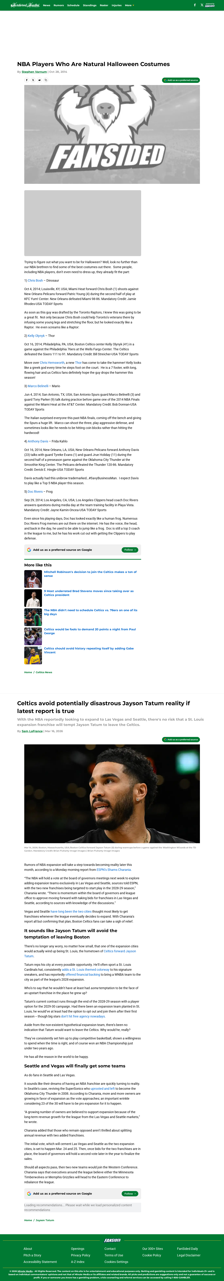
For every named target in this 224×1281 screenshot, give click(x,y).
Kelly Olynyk (36, 336)
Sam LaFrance (32, 731)
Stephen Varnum (34, 71)
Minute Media (25, 1271)
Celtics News (44, 672)
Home (28, 672)
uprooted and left (103, 1088)
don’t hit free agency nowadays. (83, 1016)
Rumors (59, 5)
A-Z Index (77, 1262)
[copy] (45, 80)
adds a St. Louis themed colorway (85, 969)
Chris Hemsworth (52, 362)
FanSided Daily (187, 1249)
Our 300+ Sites (152, 1249)
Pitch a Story (32, 1255)
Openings (77, 1249)
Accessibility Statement (40, 1262)
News (46, 5)
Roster (104, 5)
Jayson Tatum (45, 1220)
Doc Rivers (35, 491)
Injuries (116, 5)
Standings (89, 5)
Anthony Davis (38, 441)
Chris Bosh (36, 280)
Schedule (73, 5)
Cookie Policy (151, 1255)
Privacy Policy (80, 1255)
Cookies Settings (116, 1262)
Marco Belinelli (38, 386)
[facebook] (195, 5)
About (28, 1249)
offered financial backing (83, 974)
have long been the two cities (71, 911)
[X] (202, 5)
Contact (110, 1249)
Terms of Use (113, 1255)
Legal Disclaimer (188, 1255)
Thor (78, 362)
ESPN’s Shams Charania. (114, 870)
